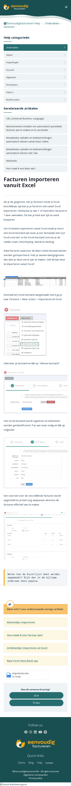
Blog (31, 762)
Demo (21, 762)
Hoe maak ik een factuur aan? (25, 635)
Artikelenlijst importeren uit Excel (27, 648)
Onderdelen (52, 23)
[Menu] (66, 7)
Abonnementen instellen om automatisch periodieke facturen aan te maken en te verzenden (34, 128)
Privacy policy (35, 778)
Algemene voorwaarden (35, 774)
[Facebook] (25, 732)
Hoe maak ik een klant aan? (21, 168)
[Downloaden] (29, 403)
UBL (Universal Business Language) (25, 118)
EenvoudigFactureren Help (23, 23)
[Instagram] (30, 732)
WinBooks (11, 160)
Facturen (9, 27)
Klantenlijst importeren (21, 622)
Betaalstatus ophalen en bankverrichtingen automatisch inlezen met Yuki (29, 151)
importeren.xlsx (20, 673)
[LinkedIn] (35, 732)
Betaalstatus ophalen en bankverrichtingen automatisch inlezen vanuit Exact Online (29, 139)
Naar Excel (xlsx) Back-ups (22, 660)
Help (39, 762)
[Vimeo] (45, 732)
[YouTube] (40, 732)
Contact (49, 762)
